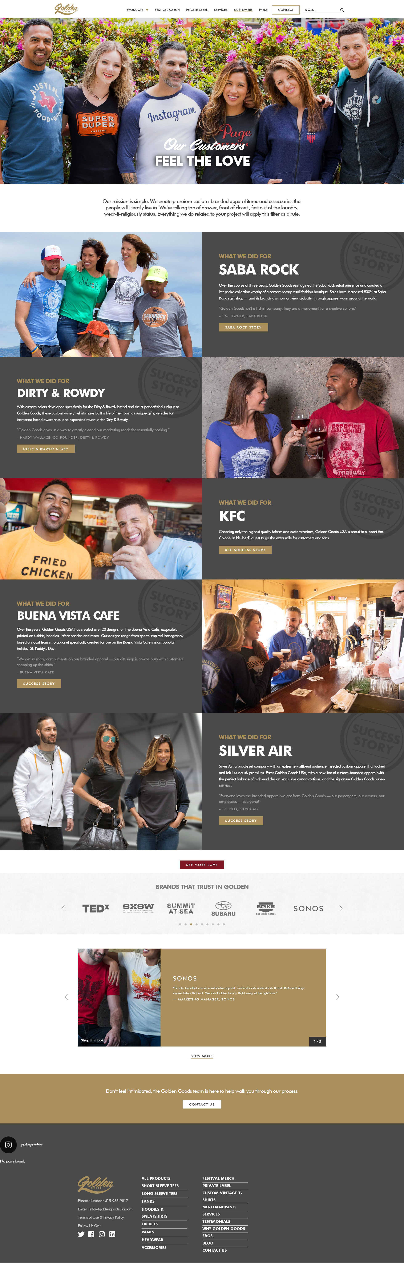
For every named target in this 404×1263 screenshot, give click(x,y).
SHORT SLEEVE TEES (160, 1186)
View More (202, 1056)
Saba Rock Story (243, 327)
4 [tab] (196, 924)
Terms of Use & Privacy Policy (101, 1218)
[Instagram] (102, 1235)
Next (341, 908)
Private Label (196, 10)
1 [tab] (180, 924)
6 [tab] (207, 924)
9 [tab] (224, 924)
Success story (241, 821)
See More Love (202, 865)
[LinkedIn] (112, 1235)
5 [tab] (202, 924)
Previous (63, 908)
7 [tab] (213, 924)
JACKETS (150, 1224)
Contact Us (214, 1250)
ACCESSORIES (154, 1248)
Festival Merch (167, 10)
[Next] (337, 997)
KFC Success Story (245, 550)
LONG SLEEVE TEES (159, 1194)
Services (220, 10)
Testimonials (216, 1222)
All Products (156, 1179)
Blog (207, 1243)
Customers (243, 10)
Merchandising (219, 1207)
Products (135, 10)
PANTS (148, 1232)
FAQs (207, 1236)
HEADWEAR (152, 1240)
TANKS (148, 1202)
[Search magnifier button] (342, 10)
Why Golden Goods (223, 1229)
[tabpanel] (96, 908)
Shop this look (92, 1041)
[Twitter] (81, 1235)
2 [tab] (186, 924)
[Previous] (66, 997)
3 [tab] (191, 924)
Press (263, 10)
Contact (286, 10)
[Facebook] (91, 1235)
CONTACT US (202, 1105)
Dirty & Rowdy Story (45, 449)
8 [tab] (218, 924)
